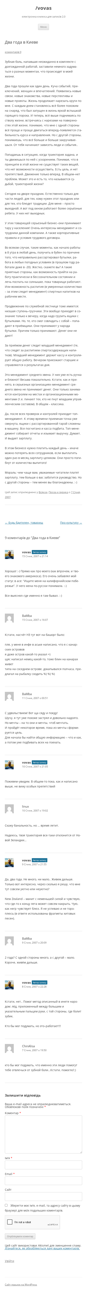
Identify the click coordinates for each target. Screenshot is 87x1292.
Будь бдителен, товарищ (24, 523)
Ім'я (8, 1158)
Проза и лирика (58, 492)
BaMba (27, 616)
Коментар (13, 1113)
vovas (26, 552)
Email (10, 1174)
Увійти (9, 1261)
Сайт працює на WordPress (21, 1284)
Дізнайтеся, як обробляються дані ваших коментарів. (42, 1248)
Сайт (8, 1190)
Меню (43, 26)
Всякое (43, 492)
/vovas (43, 8)
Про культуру (71, 523)
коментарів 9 (13, 52)
